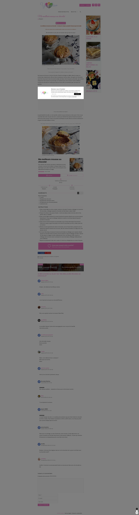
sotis (42, 293)
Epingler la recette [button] (73, 175)
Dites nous (54, 247)
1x (78, 193)
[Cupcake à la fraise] (93, 34)
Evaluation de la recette (44, 476)
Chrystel (43, 306)
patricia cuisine (45, 368)
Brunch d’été (91, 91)
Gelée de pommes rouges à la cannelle (48, 268)
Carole (42, 351)
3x (82, 193)
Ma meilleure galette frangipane (71, 267)
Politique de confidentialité (77, 513)
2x (80, 193)
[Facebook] (93, 5)
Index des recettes (63, 11)
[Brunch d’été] (93, 88)
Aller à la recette (61, 23)
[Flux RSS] (99, 5)
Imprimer (50, 175)
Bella (42, 396)
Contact (88, 5)
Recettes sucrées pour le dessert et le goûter (49, 256)
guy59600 (44, 320)
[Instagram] (96, 5)
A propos (82, 5)
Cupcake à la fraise (91, 38)
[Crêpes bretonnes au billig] (93, 60)
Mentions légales (68, 513)
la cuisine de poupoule (47, 334)
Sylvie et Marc (44, 280)
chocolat (41, 258)
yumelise (43, 458)
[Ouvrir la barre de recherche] (80, 11)
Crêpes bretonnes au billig (92, 65)
